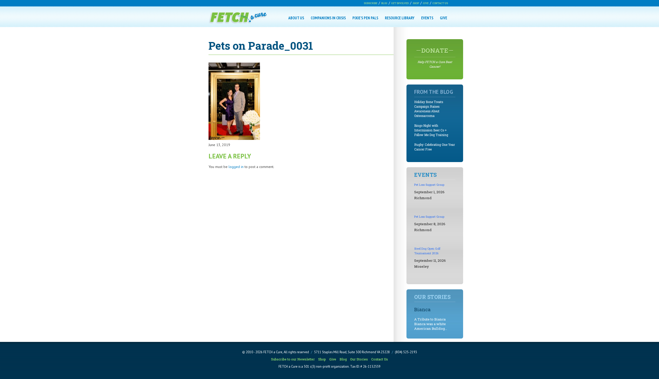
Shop (416, 3)
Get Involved (400, 3)
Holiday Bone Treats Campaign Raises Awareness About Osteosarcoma (428, 109)
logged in (236, 166)
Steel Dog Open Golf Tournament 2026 (427, 251)
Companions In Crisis (328, 17)
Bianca (422, 309)
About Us (296, 17)
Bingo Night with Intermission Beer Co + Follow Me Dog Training (431, 130)
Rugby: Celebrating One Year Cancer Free (434, 147)
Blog (384, 3)
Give (426, 3)
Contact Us (440, 3)
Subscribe (370, 3)
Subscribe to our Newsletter (293, 359)
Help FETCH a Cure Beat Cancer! (435, 57)
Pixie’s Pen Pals (365, 17)
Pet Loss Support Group (429, 185)
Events (427, 17)
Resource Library (399, 17)
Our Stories (359, 359)
